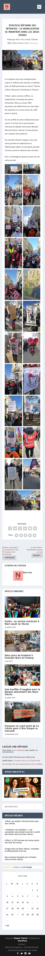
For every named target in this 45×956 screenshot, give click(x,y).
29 (33, 915)
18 (12, 909)
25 (12, 915)
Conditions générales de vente (22, 950)
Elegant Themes (21, 938)
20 (23, 909)
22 (33, 909)
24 (7, 915)
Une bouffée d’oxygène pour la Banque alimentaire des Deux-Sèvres (22, 692)
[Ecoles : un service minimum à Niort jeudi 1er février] (22, 607)
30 (37, 915)
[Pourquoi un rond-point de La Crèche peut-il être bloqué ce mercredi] (22, 711)
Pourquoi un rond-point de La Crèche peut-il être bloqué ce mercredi (22, 728)
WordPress (22, 941)
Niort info (20, 40)
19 (18, 909)
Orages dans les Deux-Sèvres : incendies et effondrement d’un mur (22, 850)
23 (37, 909)
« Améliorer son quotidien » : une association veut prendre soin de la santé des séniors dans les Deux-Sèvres (22, 832)
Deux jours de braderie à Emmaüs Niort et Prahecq (19, 656)
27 (23, 915)
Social (21, 43)
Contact (22, 944)
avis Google (27, 867)
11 (12, 902)
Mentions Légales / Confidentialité (21, 947)
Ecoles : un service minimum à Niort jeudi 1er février (22, 622)
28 (28, 915)
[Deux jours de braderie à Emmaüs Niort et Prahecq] (22, 641)
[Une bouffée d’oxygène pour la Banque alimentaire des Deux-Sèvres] (22, 675)
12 (18, 902)
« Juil (7, 926)
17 (7, 909)
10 (7, 902)
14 (28, 902)
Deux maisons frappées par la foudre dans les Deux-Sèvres (20, 858)
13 (23, 902)
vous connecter (18, 750)
